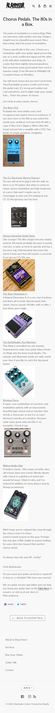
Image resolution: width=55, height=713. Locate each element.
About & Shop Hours (16, 639)
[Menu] (50, 6)
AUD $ (26, 687)
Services (9, 647)
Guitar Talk (11, 662)
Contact (9, 670)
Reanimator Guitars (22, 704)
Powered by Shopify (40, 704)
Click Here (43, 588)
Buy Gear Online (14, 654)
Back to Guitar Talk (29, 618)
